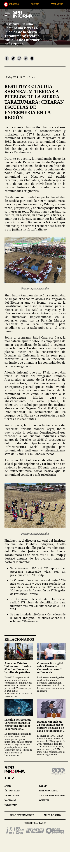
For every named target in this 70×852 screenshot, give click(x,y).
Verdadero (37, 4)
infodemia (10, 805)
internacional (48, 790)
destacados (11, 795)
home (7, 785)
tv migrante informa (52, 795)
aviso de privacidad (22, 815)
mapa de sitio (52, 815)
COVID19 (15, 4)
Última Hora (62, 4)
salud (43, 785)
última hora (12, 790)
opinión (44, 800)
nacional (10, 800)
